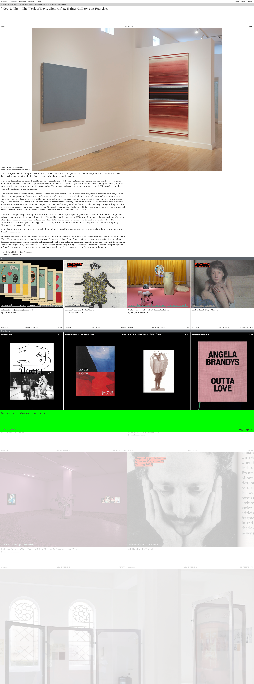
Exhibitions (31, 1)
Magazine (14, 1)
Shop (39, 1)
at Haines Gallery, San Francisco (17, 252)
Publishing (22, 1)
